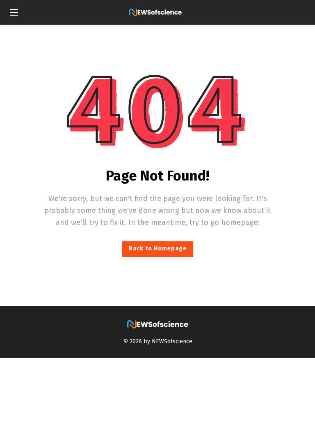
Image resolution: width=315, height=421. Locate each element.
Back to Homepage (158, 248)
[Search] (299, 12)
